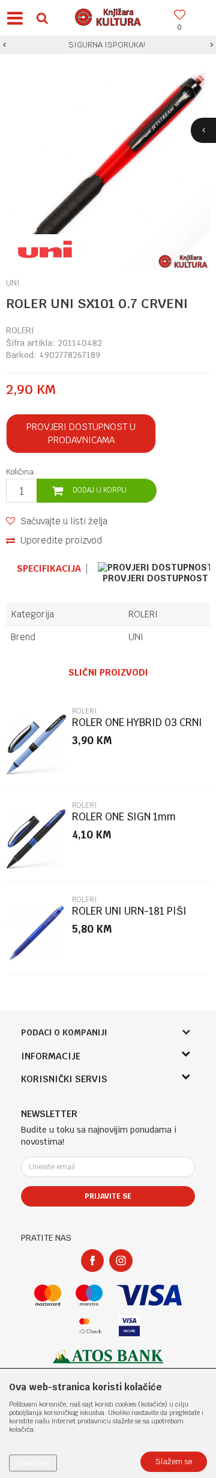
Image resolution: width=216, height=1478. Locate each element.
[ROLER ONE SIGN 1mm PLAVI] (36, 839)
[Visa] (149, 1295)
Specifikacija (49, 568)
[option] (108, 45)
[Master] (47, 1295)
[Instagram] (121, 1260)
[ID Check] (90, 1325)
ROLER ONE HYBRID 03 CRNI (137, 722)
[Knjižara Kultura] (108, 15)
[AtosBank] (108, 1356)
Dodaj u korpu (100, 490)
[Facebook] (92, 1260)
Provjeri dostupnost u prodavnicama (81, 433)
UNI (135, 637)
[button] (42, 17)
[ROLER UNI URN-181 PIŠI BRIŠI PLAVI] (36, 933)
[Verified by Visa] (129, 1325)
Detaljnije (33, 1463)
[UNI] (45, 249)
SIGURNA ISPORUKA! (106, 45)
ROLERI (20, 330)
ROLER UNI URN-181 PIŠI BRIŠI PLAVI (129, 916)
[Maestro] (89, 1295)
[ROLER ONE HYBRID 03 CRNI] (36, 745)
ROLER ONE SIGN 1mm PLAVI (124, 822)
